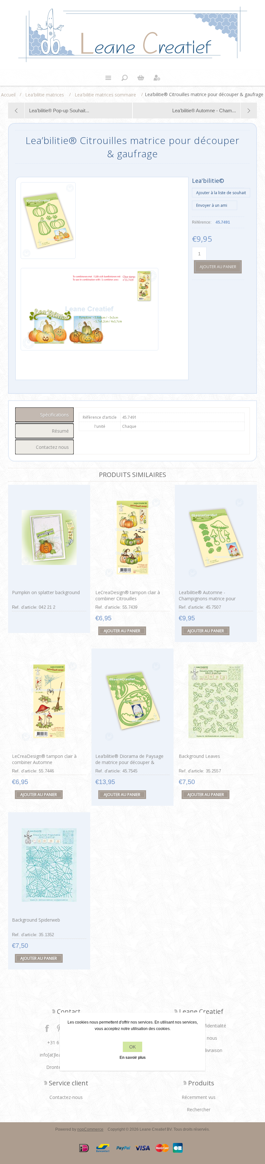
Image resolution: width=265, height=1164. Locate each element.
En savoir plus (133, 1057)
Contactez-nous (66, 1097)
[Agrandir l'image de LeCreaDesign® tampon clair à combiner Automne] (49, 701)
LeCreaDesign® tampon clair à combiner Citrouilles (127, 595)
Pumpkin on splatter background (46, 592)
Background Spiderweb (36, 920)
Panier (140, 78)
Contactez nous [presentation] (52, 447)
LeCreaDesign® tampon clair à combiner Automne (44, 759)
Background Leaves (199, 756)
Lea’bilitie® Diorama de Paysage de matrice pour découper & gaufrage (129, 762)
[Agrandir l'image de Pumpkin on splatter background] (49, 537)
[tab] (44, 414)
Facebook (47, 1028)
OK (132, 1046)
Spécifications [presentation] (54, 415)
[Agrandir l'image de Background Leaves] (216, 701)
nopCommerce (90, 1129)
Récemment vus (199, 1097)
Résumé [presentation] (60, 431)
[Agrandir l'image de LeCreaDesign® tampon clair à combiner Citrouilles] (132, 537)
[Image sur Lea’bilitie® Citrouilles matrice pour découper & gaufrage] (48, 223)
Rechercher (198, 1109)
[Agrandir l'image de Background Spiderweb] (49, 864)
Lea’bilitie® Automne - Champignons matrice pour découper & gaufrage (207, 598)
